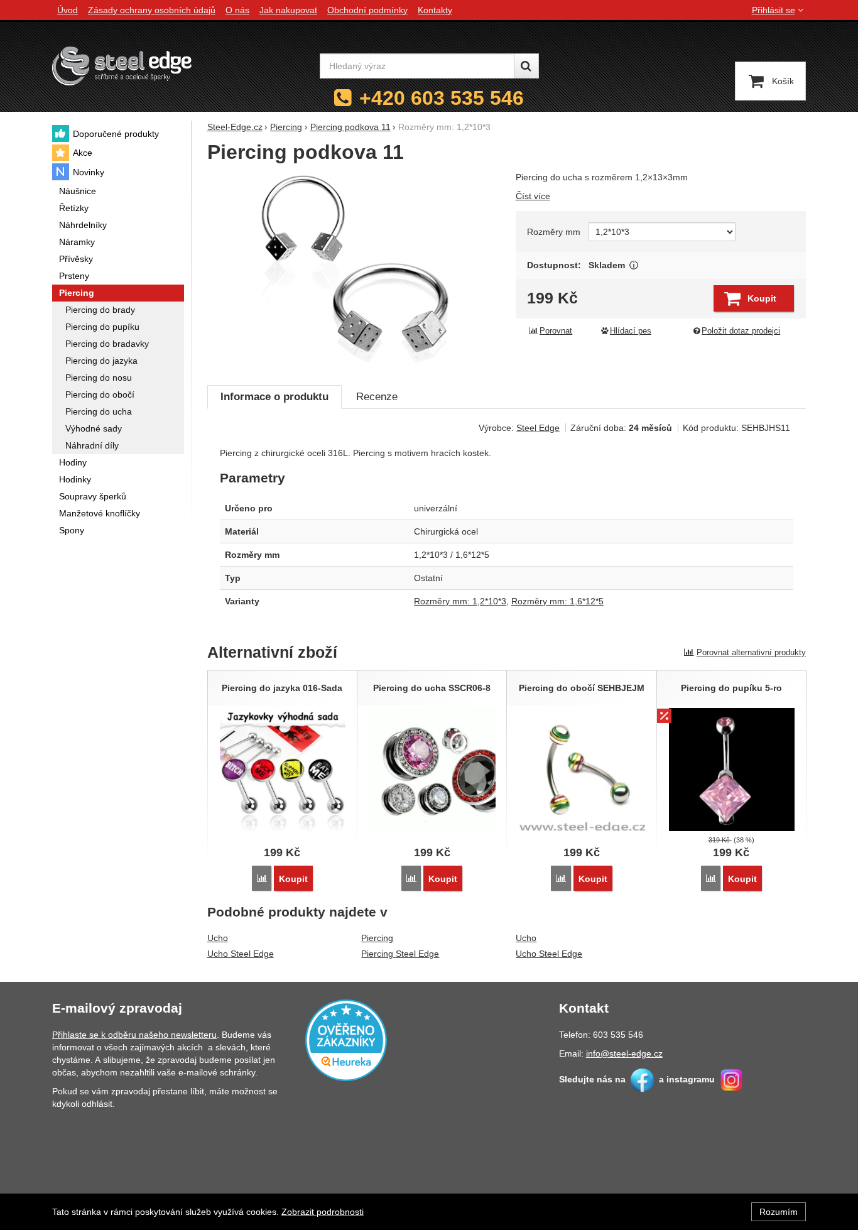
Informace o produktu (274, 397)
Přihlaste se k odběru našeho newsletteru (134, 1035)
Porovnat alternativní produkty (751, 652)
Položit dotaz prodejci (741, 331)
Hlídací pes (630, 331)
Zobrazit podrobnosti (322, 1212)
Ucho (217, 938)
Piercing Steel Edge (400, 954)
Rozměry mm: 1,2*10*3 (460, 601)
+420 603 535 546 (441, 98)
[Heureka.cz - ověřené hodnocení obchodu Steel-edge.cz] (346, 1040)
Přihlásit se (773, 10)
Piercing (377, 938)
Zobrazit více (634, 265)
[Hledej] (526, 66)
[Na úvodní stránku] (122, 65)
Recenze (377, 397)
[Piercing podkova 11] (354, 271)
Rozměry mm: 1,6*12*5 (557, 601)
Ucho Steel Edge (240, 954)
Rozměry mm (553, 232)
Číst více (533, 196)
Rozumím (778, 1212)
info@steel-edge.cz (624, 1053)
